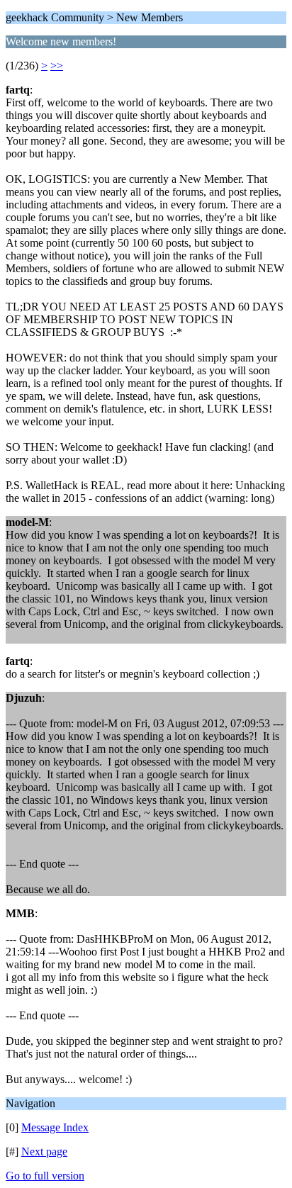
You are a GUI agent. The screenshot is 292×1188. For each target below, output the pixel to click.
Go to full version (45, 1176)
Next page (44, 1151)
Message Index (55, 1127)
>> (56, 66)
